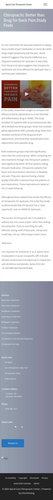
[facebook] (9, 427)
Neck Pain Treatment (11, 305)
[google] (3, 427)
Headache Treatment (11, 311)
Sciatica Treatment (10, 327)
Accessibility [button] (10, 478)
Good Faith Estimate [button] (22, 483)
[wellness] (22, 427)
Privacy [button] (45, 478)
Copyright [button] (23, 478)
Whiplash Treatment (10, 322)
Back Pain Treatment (10, 300)
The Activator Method (11, 333)
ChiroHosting (27, 493)
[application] (26, 94)
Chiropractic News (12, 373)
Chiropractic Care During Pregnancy (17, 338)
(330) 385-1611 (11, 409)
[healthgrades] (16, 427)
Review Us (13, 443)
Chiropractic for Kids (10, 344)
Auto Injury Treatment (11, 316)
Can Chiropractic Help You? (16, 368)
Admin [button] (36, 483)
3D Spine (8, 362)
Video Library (10, 379)
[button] (26, 94)
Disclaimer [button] (34, 478)
